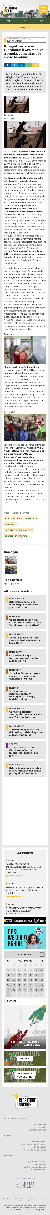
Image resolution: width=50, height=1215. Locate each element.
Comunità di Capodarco (35, 1150)
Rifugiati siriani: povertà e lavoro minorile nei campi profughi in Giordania (25, 771)
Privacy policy (32, 1198)
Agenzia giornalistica (36, 1161)
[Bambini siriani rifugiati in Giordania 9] (11, 569)
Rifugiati (15, 584)
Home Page (10, 524)
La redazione (40, 1124)
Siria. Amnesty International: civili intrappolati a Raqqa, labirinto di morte (22, 695)
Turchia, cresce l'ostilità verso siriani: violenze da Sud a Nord (24, 640)
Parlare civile (40, 1147)
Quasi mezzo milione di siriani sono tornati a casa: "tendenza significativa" (25, 622)
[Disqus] (25, 811)
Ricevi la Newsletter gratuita (21, 518)
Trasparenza (19, 1198)
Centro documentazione (35, 1167)
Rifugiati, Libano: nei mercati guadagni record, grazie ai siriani (24, 605)
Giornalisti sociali (38, 1142)
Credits (29, 1200)
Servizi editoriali (38, 1170)
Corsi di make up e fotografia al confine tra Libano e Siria (23, 658)
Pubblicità (6, 1198)
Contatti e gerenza (37, 1130)
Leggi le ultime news (16, 536)
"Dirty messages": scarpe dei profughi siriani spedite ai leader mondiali (26, 732)
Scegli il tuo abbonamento (19, 530)
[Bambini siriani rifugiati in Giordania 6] (11, 560)
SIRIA (6, 584)
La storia (42, 1127)
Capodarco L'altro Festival (34, 1144)
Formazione (40, 1164)
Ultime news (25, 853)
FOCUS (11, 1000)
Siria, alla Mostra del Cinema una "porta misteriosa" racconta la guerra (23, 751)
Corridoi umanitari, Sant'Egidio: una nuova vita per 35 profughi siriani (25, 714)
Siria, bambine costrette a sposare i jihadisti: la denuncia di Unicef (24, 676)
